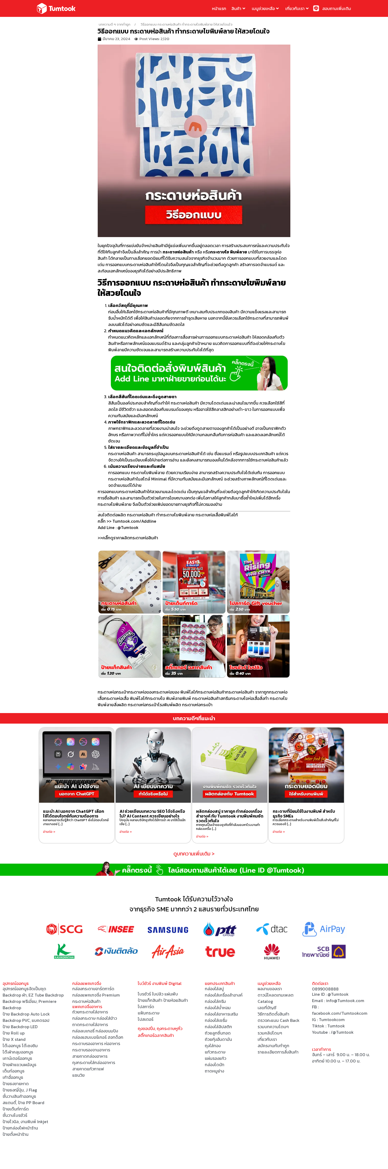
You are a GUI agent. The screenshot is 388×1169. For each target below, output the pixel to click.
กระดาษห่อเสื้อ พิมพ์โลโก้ (125, 698)
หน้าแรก (219, 8)
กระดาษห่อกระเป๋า (113, 692)
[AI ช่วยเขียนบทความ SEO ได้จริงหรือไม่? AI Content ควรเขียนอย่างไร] (153, 765)
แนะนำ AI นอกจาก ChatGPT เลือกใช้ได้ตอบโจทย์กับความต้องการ (73, 813)
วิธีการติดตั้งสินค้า (273, 1014)
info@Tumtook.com (345, 1000)
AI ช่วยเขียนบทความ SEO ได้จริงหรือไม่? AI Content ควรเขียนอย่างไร (152, 813)
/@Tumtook (342, 1032)
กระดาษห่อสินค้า (212, 692)
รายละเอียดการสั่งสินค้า (278, 1052)
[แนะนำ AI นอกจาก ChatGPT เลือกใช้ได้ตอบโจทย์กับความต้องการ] (76, 765)
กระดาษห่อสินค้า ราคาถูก (247, 692)
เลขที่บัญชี (267, 1007)
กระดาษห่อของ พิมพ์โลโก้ (176, 692)
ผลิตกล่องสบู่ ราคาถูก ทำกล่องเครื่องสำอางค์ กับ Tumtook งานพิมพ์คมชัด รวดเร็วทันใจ (229, 816)
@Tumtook (338, 994)
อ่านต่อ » (49, 831)
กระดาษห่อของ (141, 692)
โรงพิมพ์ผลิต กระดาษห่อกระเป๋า (185, 704)
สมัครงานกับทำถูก (273, 1045)
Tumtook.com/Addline (134, 521)
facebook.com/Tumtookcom (339, 1013)
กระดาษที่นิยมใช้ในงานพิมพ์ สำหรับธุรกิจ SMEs (304, 813)
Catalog (265, 1001)
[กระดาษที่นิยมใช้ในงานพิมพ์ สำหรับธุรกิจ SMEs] (306, 765)
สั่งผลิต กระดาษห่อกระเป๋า (136, 704)
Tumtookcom (332, 1019)
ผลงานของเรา (270, 988)
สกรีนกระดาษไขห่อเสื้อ (239, 698)
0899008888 (325, 989)
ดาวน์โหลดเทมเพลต (276, 995)
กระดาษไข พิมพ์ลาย (164, 698)
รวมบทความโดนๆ (273, 1026)
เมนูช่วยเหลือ (263, 8)
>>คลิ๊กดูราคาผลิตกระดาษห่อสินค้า (128, 538)
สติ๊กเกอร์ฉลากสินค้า (156, 1035)
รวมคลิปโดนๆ (270, 1033)
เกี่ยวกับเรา (295, 8)
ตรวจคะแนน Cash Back (279, 1020)
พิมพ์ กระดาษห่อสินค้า (201, 698)
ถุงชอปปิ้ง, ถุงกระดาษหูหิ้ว (160, 1028)
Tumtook (336, 1026)
